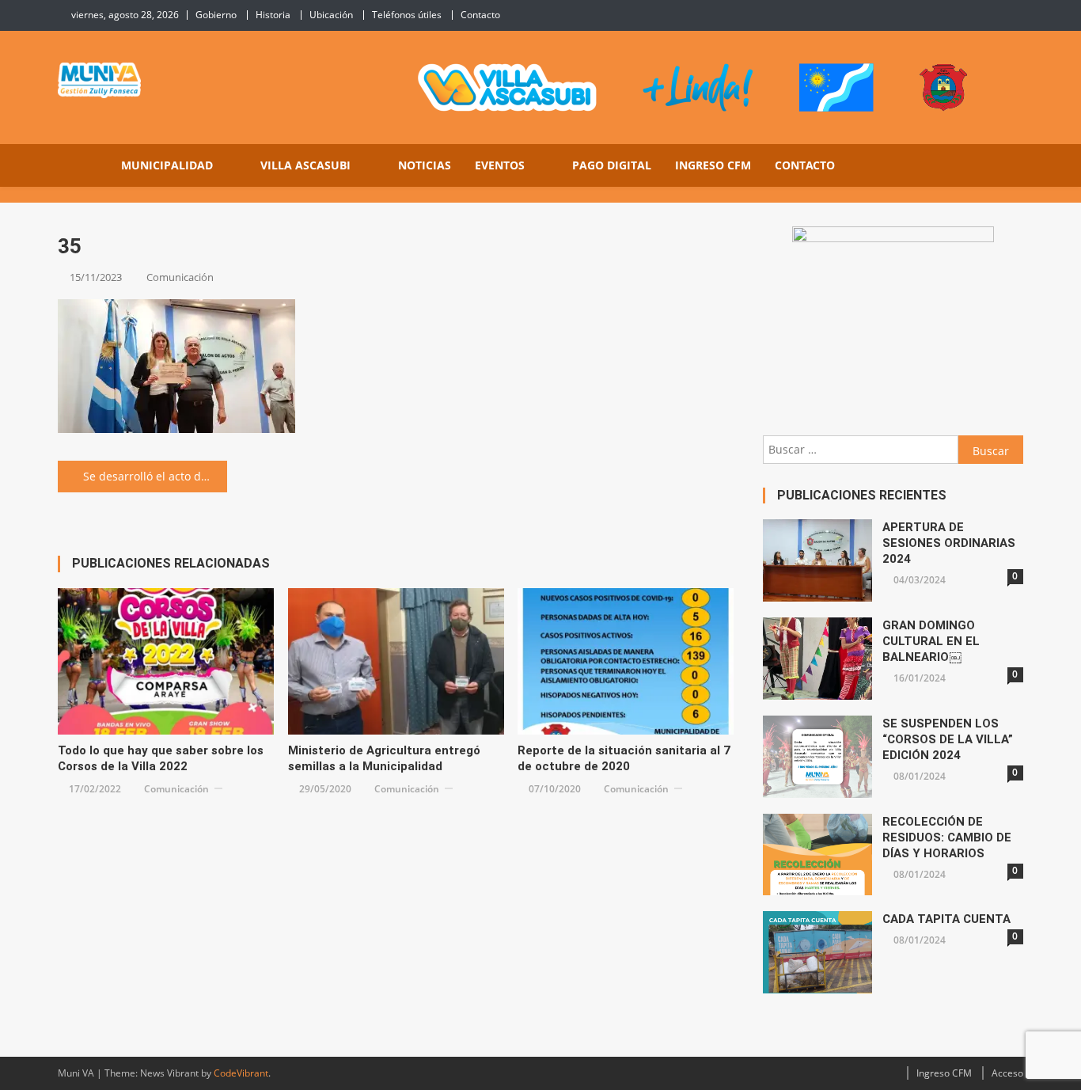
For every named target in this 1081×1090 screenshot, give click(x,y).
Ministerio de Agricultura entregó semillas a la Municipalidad (384, 758)
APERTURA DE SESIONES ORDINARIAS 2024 (948, 543)
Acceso (1007, 1073)
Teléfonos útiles (407, 14)
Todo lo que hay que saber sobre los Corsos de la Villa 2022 (161, 758)
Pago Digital (611, 165)
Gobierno (216, 14)
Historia (273, 14)
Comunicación (180, 277)
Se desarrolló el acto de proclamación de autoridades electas (155, 476)
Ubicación (331, 14)
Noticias (424, 165)
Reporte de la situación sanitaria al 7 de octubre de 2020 (624, 758)
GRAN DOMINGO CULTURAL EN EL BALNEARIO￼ (931, 641)
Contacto (480, 14)
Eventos (500, 165)
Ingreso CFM (713, 165)
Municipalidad (167, 165)
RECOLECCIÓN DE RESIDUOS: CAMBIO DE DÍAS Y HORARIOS (946, 837)
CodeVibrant (241, 1073)
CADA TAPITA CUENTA (946, 919)
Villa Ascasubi (305, 165)
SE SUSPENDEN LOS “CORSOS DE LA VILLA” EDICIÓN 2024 (947, 739)
